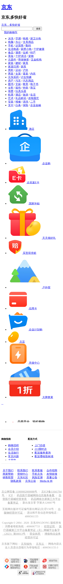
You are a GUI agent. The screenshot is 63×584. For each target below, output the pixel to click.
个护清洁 (20, 56)
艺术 (10, 98)
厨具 (23, 66)
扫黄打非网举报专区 (50, 566)
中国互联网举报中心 (12, 566)
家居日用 (13, 66)
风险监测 (37, 477)
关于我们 (8, 470)
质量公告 (52, 477)
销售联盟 (8, 477)
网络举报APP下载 (31, 566)
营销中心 (22, 474)
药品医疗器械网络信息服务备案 (36, 495)
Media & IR (46, 481)
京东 (6, 7)
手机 (10, 45)
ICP (11, 495)
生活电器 (13, 49)
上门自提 (40, 445)
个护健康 (39, 49)
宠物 (31, 56)
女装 (18, 73)
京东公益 (30, 481)
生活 (33, 94)
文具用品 (28, 42)
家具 (25, 63)
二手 (33, 101)
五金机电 (36, 59)
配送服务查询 (43, 452)
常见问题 (13, 456)
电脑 (10, 42)
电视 (25, 38)
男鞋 (10, 70)
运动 (18, 70)
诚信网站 (50, 560)
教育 (25, 84)
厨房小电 (26, 49)
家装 (10, 63)
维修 (18, 101)
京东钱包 (26, 543)
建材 (18, 63)
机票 (10, 94)
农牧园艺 (33, 98)
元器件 (12, 59)
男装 (10, 73)
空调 (18, 38)
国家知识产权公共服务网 (38, 572)
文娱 (18, 84)
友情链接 (52, 474)
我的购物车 (10, 32)
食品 (10, 52)
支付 (10, 105)
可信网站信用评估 (12, 560)
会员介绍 (13, 449)
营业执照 (35, 533)
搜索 (37, 28)
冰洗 (10, 38)
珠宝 (33, 87)
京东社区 (22, 477)
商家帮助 (8, 474)
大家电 (12, 460)
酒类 (18, 52)
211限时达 (41, 449)
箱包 (18, 87)
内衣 (33, 73)
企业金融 (35, 105)
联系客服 (37, 470)
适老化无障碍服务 (23, 572)
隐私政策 (16, 481)
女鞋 (10, 87)
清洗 (25, 101)
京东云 (40, 543)
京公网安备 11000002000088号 (20, 491)
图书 (10, 84)
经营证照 (49, 526)
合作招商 (52, 470)
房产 (10, 80)
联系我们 (22, 470)
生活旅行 (13, 452)
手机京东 (37, 474)
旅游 (25, 94)
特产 (33, 52)
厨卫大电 (35, 38)
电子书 (34, 84)
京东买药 (13, 77)
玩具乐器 (20, 91)
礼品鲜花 (20, 98)
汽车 (18, 80)
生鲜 (25, 52)
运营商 (19, 45)
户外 (25, 70)
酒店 (18, 94)
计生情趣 (26, 77)
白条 (18, 105)
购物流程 (13, 445)
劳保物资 (23, 59)
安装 (10, 101)
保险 (25, 105)
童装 (25, 73)
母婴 (10, 91)
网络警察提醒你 (31, 560)
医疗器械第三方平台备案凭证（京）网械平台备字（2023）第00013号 (32, 530)
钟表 (25, 87)
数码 (28, 45)
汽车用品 (28, 80)
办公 (18, 42)
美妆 (10, 56)
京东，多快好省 (10, 24)
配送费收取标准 (44, 456)
